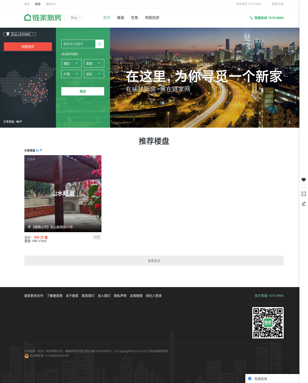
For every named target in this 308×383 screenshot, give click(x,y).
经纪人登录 (154, 295)
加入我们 (104, 295)
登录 (274, 4)
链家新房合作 (33, 295)
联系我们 (88, 295)
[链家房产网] (42, 17)
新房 (38, 4)
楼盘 (120, 17)
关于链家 (72, 295)
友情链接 (136, 295)
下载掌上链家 (303, 193)
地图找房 (152, 17)
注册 (281, 4)
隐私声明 (120, 295)
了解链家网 (54, 295)
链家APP (51, 4)
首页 (27, 4)
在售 (134, 17)
